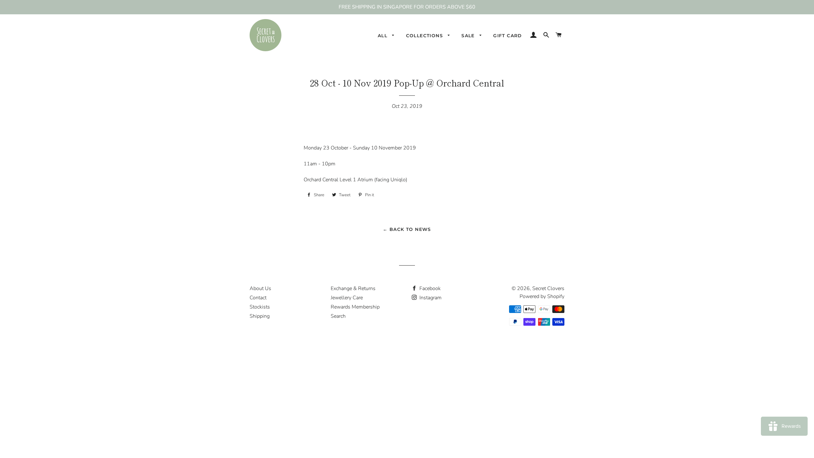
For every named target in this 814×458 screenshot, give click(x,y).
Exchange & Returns (353, 288)
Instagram (430, 297)
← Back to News (407, 229)
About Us (260, 288)
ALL (383, 35)
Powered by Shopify (542, 296)
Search (338, 316)
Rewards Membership (355, 306)
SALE (468, 35)
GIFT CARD (507, 35)
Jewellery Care (347, 297)
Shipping (260, 316)
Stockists (260, 306)
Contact (258, 297)
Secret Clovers (548, 288)
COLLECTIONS (425, 35)
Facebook (429, 288)
